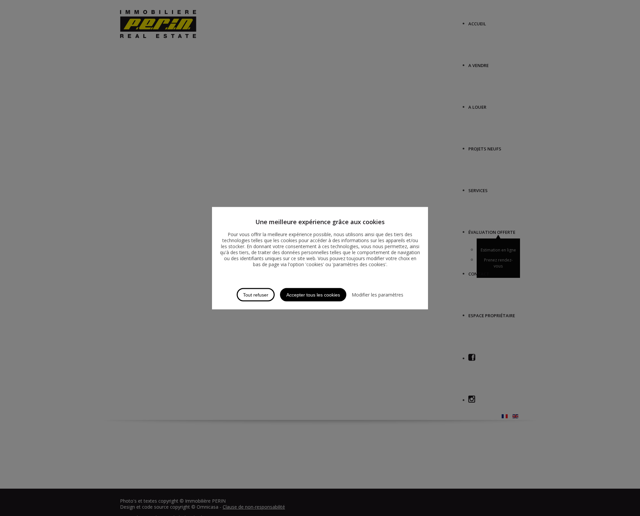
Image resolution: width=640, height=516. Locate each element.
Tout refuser (255, 294)
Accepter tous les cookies (313, 294)
